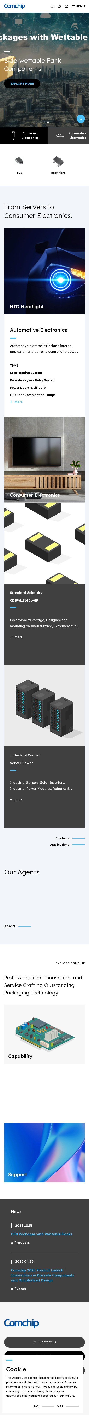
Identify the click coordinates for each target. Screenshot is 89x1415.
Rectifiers (58, 173)
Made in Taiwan (62, 69)
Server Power (21, 763)
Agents (9, 926)
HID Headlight (27, 306)
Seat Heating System (26, 373)
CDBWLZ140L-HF (24, 600)
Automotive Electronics (78, 135)
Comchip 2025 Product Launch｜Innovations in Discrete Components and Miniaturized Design (42, 1275)
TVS (19, 173)
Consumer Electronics (30, 135)
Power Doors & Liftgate (28, 387)
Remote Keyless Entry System (32, 380)
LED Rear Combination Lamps (33, 395)
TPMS (14, 365)
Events (20, 1289)
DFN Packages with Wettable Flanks (41, 1234)
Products (22, 1243)
